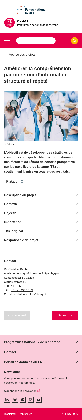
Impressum (25, 413)
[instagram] (31, 400)
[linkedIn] (7, 400)
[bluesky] (15, 400)
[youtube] (39, 400)
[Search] (74, 40)
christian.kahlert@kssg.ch (30, 294)
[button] (7, 40)
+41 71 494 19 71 (22, 290)
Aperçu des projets (22, 54)
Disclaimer (10, 413)
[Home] (41, 23)
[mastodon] (23, 400)
